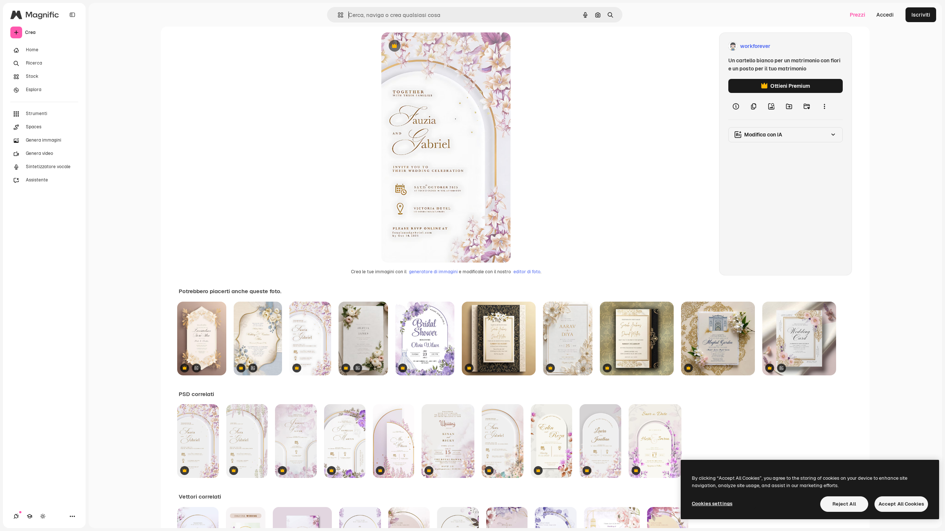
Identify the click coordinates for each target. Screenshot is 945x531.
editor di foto (526, 272)
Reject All (844, 504)
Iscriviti (920, 14)
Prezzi (857, 14)
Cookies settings (712, 503)
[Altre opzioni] (824, 106)
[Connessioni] (16, 516)
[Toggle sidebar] (72, 15)
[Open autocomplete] (337, 15)
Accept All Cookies (901, 504)
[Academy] (29, 516)
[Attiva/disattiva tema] (43, 516)
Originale (430, 46)
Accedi (885, 14)
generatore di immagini (433, 272)
